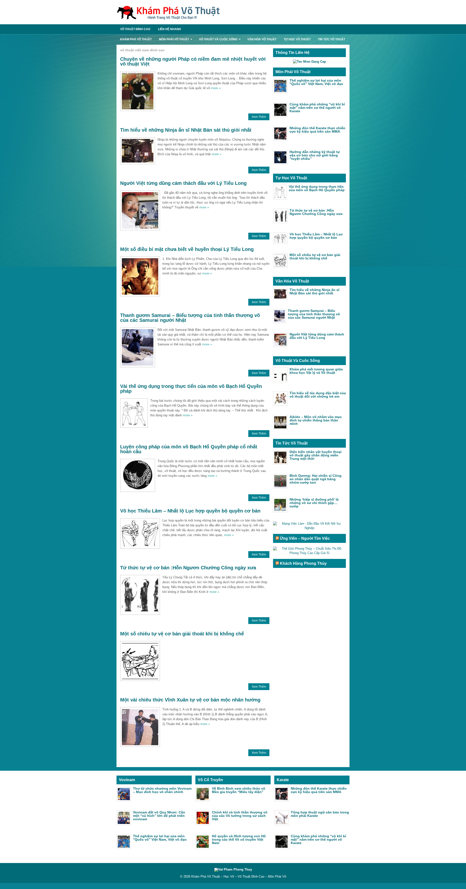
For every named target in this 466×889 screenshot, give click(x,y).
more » (216, 88)
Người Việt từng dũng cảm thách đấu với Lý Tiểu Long (183, 183)
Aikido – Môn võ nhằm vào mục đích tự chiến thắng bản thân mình (316, 420)
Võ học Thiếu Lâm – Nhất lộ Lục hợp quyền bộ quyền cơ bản (190, 510)
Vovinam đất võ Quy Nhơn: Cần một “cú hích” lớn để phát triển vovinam (159, 815)
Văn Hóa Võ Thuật (261, 39)
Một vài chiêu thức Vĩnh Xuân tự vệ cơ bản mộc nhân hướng (190, 699)
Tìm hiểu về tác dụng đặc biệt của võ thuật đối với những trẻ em (318, 394)
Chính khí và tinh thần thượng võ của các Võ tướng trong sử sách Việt (239, 815)
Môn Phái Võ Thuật (175, 39)
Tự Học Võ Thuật (297, 39)
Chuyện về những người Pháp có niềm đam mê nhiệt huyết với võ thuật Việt (193, 61)
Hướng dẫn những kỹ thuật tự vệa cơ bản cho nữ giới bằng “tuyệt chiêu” (315, 155)
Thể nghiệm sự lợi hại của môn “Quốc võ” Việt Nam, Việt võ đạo (316, 82)
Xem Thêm (259, 117)
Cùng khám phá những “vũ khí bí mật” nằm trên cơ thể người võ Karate (317, 107)
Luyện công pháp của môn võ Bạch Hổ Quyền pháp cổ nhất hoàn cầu (188, 449)
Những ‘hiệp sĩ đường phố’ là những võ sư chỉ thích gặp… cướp (314, 502)
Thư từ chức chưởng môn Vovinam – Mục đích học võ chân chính (162, 790)
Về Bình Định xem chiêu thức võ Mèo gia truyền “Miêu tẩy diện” (238, 790)
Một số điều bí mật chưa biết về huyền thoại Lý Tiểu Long (187, 249)
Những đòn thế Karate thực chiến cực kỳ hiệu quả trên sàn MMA (317, 129)
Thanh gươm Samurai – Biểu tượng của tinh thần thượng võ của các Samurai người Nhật (190, 318)
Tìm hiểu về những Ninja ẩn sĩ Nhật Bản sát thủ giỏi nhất (185, 130)
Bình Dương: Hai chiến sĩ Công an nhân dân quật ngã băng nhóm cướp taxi (315, 479)
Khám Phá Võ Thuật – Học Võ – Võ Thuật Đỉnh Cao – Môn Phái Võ (238, 876)
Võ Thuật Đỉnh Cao (135, 29)
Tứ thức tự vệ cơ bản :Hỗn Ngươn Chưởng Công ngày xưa (188, 567)
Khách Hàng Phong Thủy (303, 563)
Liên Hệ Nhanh (169, 29)
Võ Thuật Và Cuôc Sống (220, 39)
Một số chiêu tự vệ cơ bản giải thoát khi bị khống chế (182, 633)
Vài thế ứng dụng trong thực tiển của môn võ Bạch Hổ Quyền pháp (191, 389)
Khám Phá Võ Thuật (136, 39)
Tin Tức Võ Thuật (331, 39)
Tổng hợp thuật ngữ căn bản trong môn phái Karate (320, 814)
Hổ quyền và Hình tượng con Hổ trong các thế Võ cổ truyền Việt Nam (239, 839)
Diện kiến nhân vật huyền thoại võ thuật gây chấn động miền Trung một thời (315, 455)
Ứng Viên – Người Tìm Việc (305, 538)
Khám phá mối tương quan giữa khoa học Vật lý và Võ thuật (316, 371)
